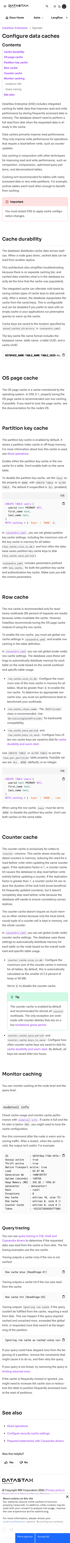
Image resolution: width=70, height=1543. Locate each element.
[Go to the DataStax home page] (17, 1481)
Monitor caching (14, 78)
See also (9, 94)
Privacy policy (54, 1490)
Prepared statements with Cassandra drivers (35, 1441)
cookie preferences (14, 1521)
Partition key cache (16, 62)
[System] (64, 6)
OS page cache (13, 57)
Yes (8, 1462)
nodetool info (13, 83)
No (24, 1462)
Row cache (11, 67)
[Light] (55, 6)
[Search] (47, 6)
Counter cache (13, 73)
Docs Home (14, 18)
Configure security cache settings (28, 1433)
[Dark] (59, 6)
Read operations (18, 453)
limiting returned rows (16, 1371)
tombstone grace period (30, 1025)
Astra (39, 17)
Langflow (59, 17)
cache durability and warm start (27, 1049)
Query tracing (13, 89)
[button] (67, 1496)
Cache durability (14, 52)
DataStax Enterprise (15, 28)
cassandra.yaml (16, 532)
